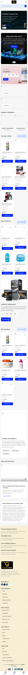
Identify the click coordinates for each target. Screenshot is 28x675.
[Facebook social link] (2, 584)
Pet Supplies (4, 153)
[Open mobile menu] (1, 2)
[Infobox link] (14, 531)
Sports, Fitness (5, 180)
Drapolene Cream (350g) (6, 239)
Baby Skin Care (5, 239)
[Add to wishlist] (11, 142)
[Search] (25, 6)
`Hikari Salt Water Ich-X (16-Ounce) (7, 153)
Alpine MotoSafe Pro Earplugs (6, 177)
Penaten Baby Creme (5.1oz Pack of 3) (20, 239)
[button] (7, 161)
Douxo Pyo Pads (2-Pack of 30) (6, 371)
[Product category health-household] (7, 123)
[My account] (26, 2)
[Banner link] (14, 74)
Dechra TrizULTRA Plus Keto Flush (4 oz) (20, 346)
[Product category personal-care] (20, 123)
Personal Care (4, 179)
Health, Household (5, 178)
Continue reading (6, 496)
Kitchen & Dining (18, 153)
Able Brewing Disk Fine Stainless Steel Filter (20, 153)
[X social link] (4, 584)
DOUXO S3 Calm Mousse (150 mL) (20, 371)
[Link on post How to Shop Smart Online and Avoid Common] (14, 472)
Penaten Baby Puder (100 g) (6, 264)
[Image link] (7, 565)
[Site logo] (14, 2)
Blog (3, 483)
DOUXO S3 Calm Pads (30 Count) (7, 395)
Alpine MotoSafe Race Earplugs (20, 177)
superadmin (6, 479)
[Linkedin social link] (7, 584)
